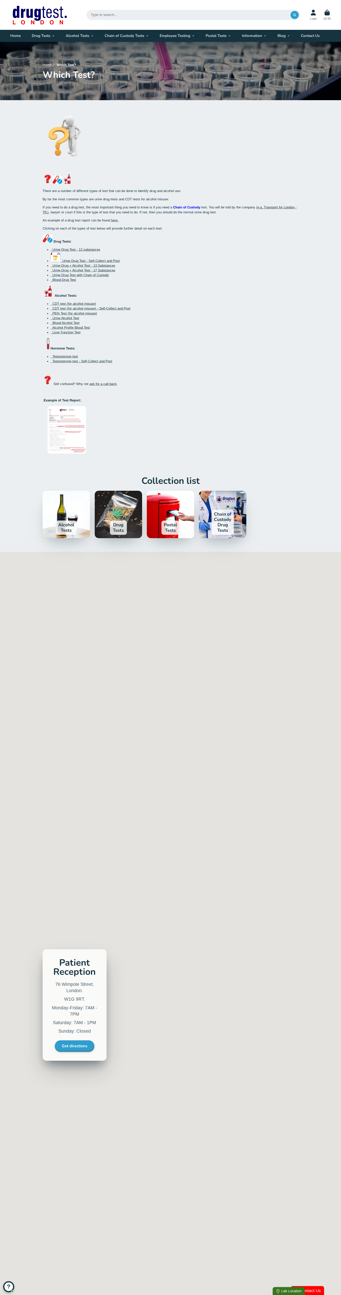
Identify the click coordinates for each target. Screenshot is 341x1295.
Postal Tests (216, 35)
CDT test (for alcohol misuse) (73, 304)
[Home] (39, 15)
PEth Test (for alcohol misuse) (74, 313)
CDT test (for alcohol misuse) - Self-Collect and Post (90, 308)
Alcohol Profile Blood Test (70, 328)
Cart (327, 15)
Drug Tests (41, 35)
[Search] (294, 15)
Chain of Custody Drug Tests (222, 514)
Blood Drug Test (63, 280)
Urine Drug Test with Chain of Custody (80, 275)
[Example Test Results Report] (67, 452)
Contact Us (310, 35)
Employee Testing (175, 35)
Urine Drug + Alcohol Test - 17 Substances (83, 270)
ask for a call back (103, 384)
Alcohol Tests (77, 35)
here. (115, 220)
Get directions (74, 1046)
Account (313, 15)
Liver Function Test (66, 332)
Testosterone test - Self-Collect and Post (81, 361)
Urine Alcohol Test (65, 318)
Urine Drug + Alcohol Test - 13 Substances (83, 265)
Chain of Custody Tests (124, 35)
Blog (281, 35)
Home (15, 35)
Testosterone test (64, 356)
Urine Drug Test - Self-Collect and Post (90, 261)
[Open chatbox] (8, 1286)
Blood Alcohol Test (65, 323)
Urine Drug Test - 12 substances (75, 249)
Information (252, 35)
